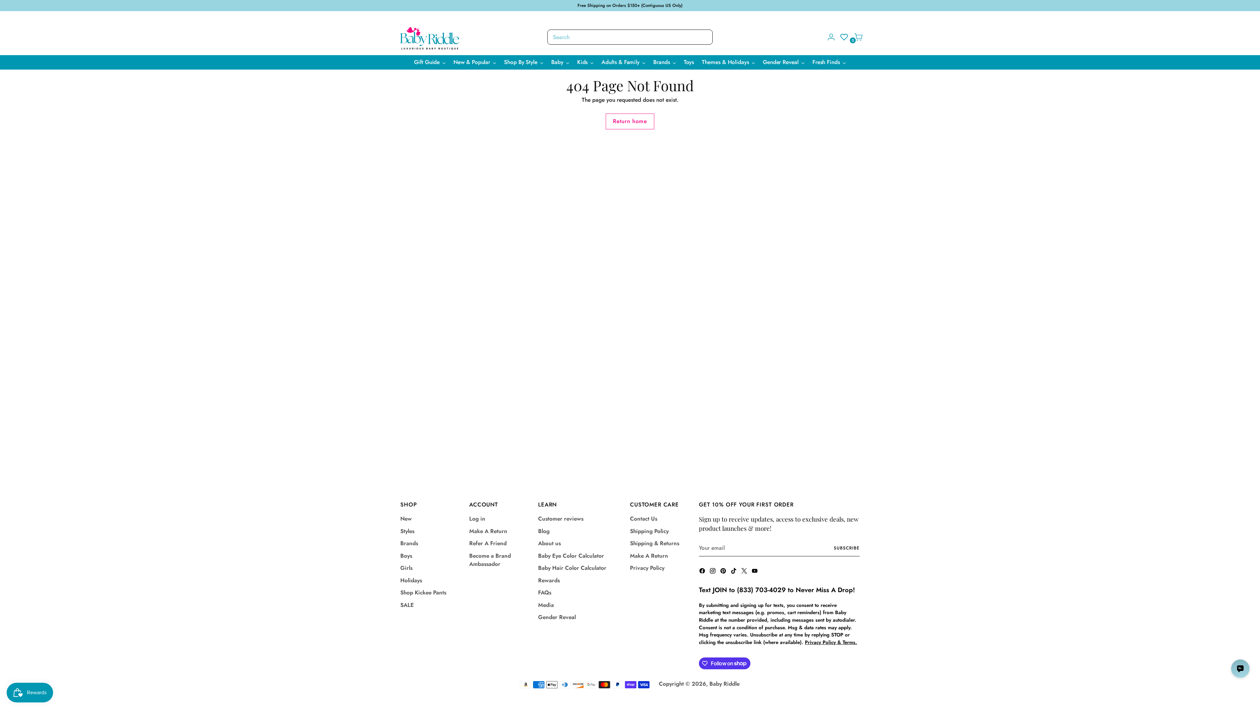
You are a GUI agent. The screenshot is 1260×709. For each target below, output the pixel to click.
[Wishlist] (842, 37)
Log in (477, 519)
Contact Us (643, 519)
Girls (406, 568)
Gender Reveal (557, 617)
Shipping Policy (649, 531)
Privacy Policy (647, 568)
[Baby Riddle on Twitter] (745, 572)
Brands (409, 543)
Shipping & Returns (654, 543)
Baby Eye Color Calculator (571, 556)
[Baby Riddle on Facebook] (703, 572)
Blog (544, 531)
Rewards (549, 580)
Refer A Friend (488, 543)
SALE (407, 605)
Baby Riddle (724, 684)
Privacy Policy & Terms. (831, 642)
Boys (406, 556)
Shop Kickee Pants (423, 592)
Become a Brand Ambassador (490, 560)
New (406, 519)
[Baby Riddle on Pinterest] (724, 572)
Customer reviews (560, 519)
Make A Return (488, 531)
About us (549, 543)
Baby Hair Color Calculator (572, 568)
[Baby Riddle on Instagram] (713, 572)
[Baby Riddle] (429, 38)
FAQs (544, 592)
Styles (407, 531)
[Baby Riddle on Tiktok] (734, 572)
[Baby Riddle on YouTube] (755, 572)
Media (546, 605)
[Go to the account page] (828, 37)
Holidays (411, 580)
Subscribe (847, 548)
